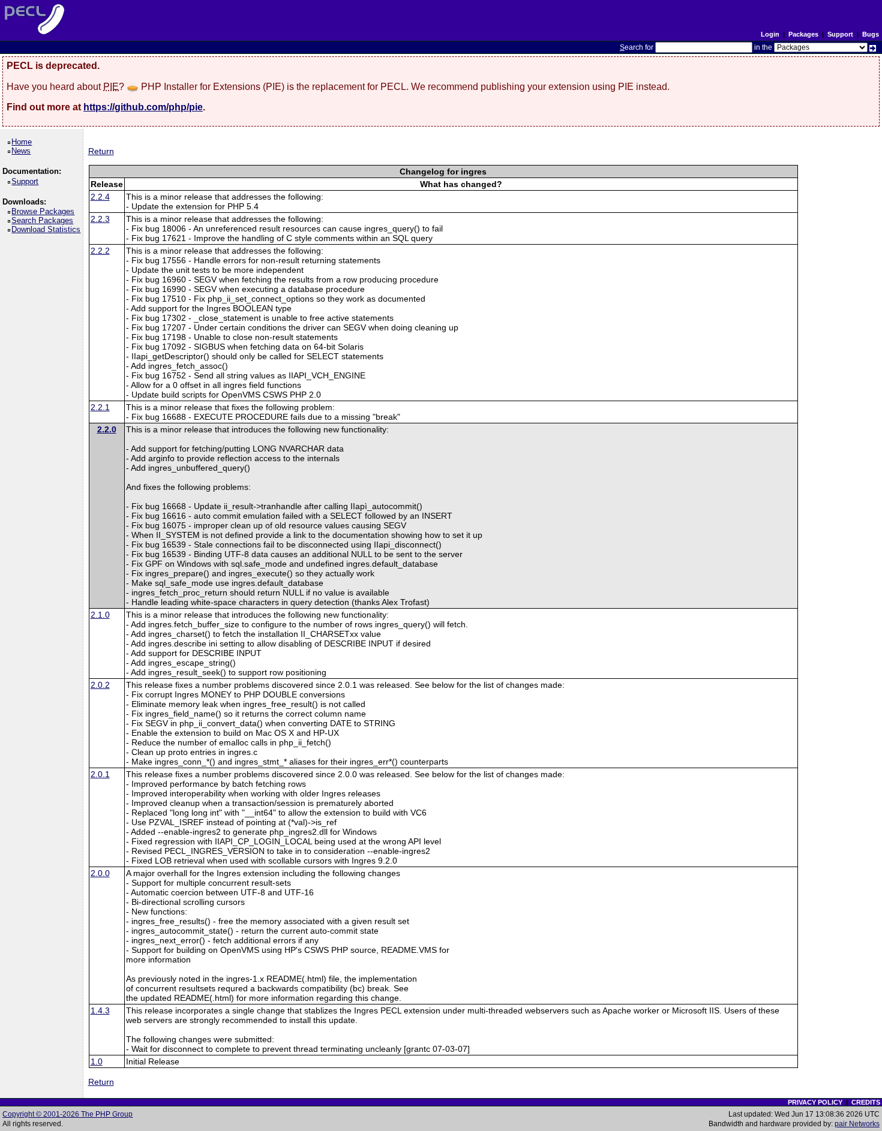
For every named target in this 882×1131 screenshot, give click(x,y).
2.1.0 (100, 614)
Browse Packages (45, 211)
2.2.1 (100, 407)
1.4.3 (100, 1010)
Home (23, 141)
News (23, 150)
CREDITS (865, 1102)
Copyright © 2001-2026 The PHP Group (67, 1114)
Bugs (870, 34)
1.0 (97, 1061)
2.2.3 (100, 219)
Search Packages (44, 220)
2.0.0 (100, 873)
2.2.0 (106, 429)
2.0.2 (100, 685)
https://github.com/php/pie (143, 107)
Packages (803, 34)
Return (101, 151)
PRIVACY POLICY (815, 1102)
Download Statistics (48, 229)
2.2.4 (100, 196)
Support (840, 34)
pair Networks (857, 1124)
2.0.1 (100, 774)
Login (770, 34)
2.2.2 (100, 250)
